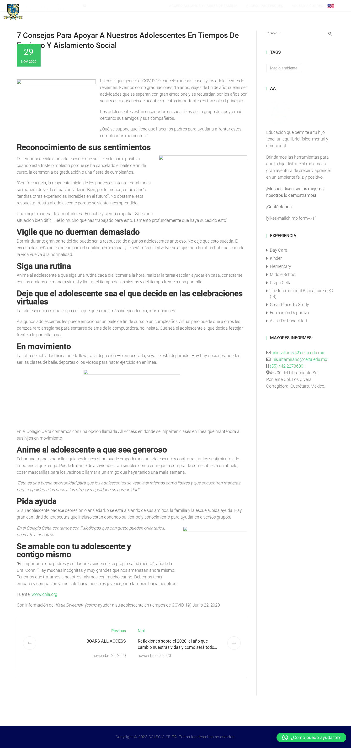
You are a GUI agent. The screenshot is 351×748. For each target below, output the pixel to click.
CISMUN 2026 (117, 12)
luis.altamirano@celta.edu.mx (110, 6)
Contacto (309, 12)
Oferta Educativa (171, 12)
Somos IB (239, 12)
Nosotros (141, 12)
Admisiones (287, 12)
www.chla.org (44, 594)
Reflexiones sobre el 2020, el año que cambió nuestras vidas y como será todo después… (176, 647)
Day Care (278, 250)
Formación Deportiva (289, 312)
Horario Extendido (207, 12)
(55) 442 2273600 (286, 366)
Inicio (97, 12)
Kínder (276, 258)
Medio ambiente (283, 68)
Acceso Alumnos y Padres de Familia (203, 6)
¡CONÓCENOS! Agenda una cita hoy (50, 6)
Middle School (283, 274)
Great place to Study (289, 304)
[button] (311, 737)
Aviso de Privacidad (288, 320)
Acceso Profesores (264, 6)
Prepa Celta (281, 282)
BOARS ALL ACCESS (106, 641)
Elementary (280, 266)
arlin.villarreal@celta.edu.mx (297, 352)
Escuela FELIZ (262, 12)
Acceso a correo (308, 6)
